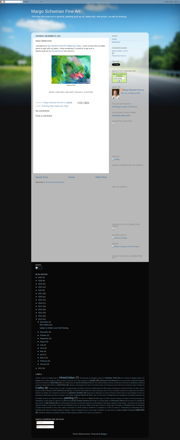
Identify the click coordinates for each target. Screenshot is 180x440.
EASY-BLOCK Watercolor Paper (66, 46)
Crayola (51, 388)
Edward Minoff (97, 388)
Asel (77, 383)
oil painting (122, 395)
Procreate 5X (132, 400)
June (42, 348)
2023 (40, 287)
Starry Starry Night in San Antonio (64, 407)
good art (123, 390)
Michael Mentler (80, 395)
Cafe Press (61, 385)
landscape (90, 393)
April (42, 355)
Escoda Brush (57, 51)
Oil (116, 395)
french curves (108, 390)
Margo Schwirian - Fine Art (120, 51)
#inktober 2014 (111, 378)
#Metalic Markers (137, 378)
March (43, 358)
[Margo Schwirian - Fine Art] (113, 53)
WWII (80, 412)
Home (71, 177)
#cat (44, 378)
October (43, 335)
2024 (40, 284)
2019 (40, 300)
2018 (40, 303)
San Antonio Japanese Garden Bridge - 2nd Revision (119, 403)
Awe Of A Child (96, 382)
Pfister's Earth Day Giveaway (133, 398)
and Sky (127, 380)
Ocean (110, 395)
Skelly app (110, 405)
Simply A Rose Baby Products (96, 405)
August (43, 342)
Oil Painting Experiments (135, 395)
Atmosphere (85, 383)
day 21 (58, 388)
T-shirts (109, 407)
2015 (40, 313)
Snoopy (127, 405)
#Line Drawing (124, 378)
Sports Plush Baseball (44, 407)
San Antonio (50, 403)
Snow (133, 405)
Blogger (104, 434)
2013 (40, 319)
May (42, 351)
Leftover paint (120, 393)
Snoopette (119, 405)
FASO (130, 388)
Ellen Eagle (107, 388)
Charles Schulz (98, 385)
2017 (40, 306)
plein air (66, 401)
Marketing (38, 395)
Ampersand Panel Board (107, 380)
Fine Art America (58, 390)
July (42, 345)
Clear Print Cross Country (122, 385)
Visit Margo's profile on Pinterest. (125, 107)
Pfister (91, 398)
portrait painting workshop (80, 401)
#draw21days (67, 377)
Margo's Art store (137, 393)
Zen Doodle (96, 412)
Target (116, 407)
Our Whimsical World (55, 398)
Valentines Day (82, 410)
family (124, 388)
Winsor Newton (71, 412)
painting (69, 397)
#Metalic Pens (40, 380)
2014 (40, 316)
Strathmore (92, 407)
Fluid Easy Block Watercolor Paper (55, 106)
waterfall (40, 412)
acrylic (93, 380)
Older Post (101, 177)
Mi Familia (70, 395)
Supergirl (101, 407)
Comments (42, 427)
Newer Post (42, 177)
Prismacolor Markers (118, 401)
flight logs (69, 390)
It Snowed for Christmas (58, 393)
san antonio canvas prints (121, 115)
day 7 (64, 388)
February (44, 361)
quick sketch (39, 403)
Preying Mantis (104, 400)
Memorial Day (48, 395)
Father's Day (138, 388)
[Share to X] (83, 103)
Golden (117, 390)
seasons (81, 405)
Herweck (38, 393)
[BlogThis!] (81, 103)
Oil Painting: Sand (41, 398)
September (44, 338)
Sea (75, 405)
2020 (40, 297)
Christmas (109, 385)
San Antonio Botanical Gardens (67, 403)
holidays (46, 393)
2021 (40, 293)
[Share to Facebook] (85, 103)
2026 (40, 277)
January (43, 364)
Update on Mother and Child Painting (54, 328)
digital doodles (72, 388)
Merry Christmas (59, 395)
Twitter (48, 410)
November (44, 332)
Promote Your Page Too (119, 56)
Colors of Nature (137, 385)
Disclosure (116, 42)
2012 (40, 368)
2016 (40, 309)
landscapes (99, 393)
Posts (40, 422)
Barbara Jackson (108, 382)
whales (63, 412)
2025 (40, 281)
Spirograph (141, 405)
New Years (102, 395)
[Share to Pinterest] (88, 103)
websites (48, 412)
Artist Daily (54, 383)
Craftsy (40, 387)
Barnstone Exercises (122, 382)
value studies (93, 410)
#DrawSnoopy (84, 378)
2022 (40, 290)
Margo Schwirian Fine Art (55, 11)
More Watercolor (46, 325)
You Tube (87, 412)
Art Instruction (44, 382)
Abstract (85, 380)
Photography (39, 400)
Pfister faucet (99, 398)
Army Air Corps (137, 380)
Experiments (116, 388)
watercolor (139, 410)
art (36, 382)
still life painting (81, 407)
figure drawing (46, 390)
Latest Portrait (109, 393)
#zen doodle (50, 380)
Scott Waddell (68, 405)
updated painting (57, 410)
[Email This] (79, 103)
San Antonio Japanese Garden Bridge (90, 403)
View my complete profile (130, 93)
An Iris (120, 380)
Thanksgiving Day (136, 407)
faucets (38, 390)
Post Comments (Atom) (55, 182)
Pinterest (58, 400)
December (44, 322)
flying (99, 390)
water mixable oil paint (125, 410)
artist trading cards (67, 382)
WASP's (101, 410)
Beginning (134, 382)
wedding (55, 412)
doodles (81, 388)
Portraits (94, 400)
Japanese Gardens (75, 393)
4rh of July (77, 380)
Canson (89, 385)
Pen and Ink (82, 398)
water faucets (111, 410)
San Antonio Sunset (55, 405)
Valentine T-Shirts (70, 410)
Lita (128, 393)
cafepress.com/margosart (76, 385)
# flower (38, 378)
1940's (58, 380)
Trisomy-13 (39, 410)
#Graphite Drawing (96, 378)
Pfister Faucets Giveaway (114, 398)
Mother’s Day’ (93, 395)
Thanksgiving (125, 407)
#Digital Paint (52, 378)
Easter (88, 388)
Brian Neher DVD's (49, 385)
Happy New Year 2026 (135, 390)
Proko (140, 401)
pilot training (49, 400)
